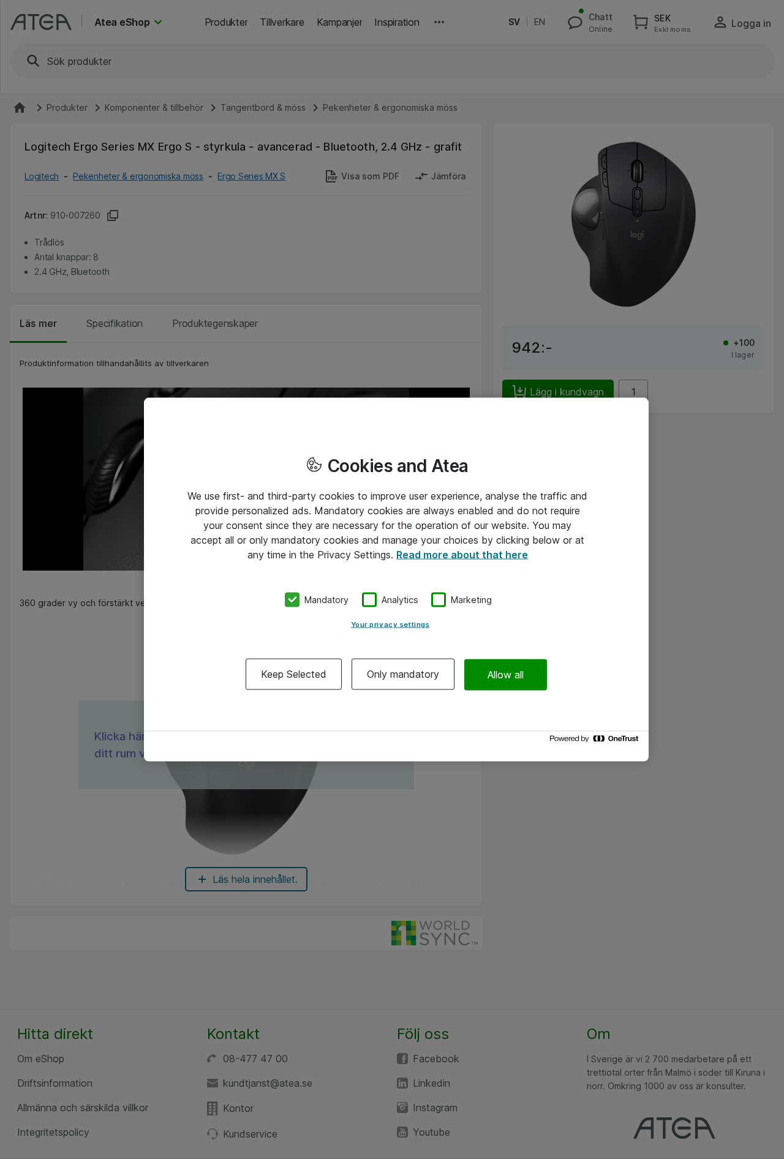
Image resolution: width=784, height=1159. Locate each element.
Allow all (506, 674)
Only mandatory (403, 674)
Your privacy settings (390, 624)
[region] (396, 579)
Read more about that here (462, 554)
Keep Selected (293, 674)
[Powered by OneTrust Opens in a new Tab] (596, 741)
